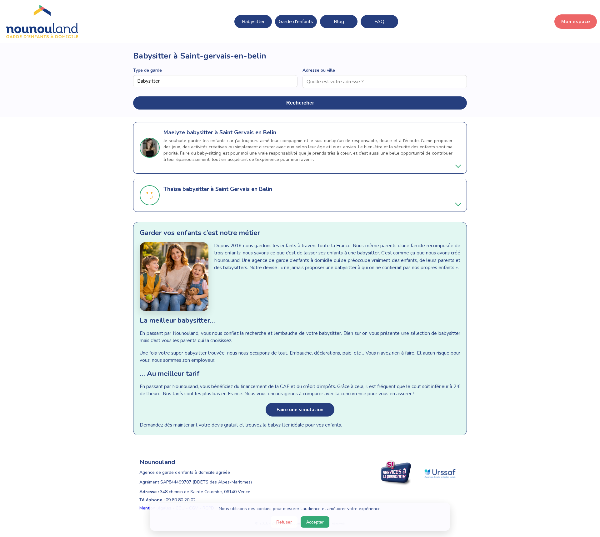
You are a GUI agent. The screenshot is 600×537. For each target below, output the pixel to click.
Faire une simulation (300, 410)
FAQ (379, 21)
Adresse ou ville (318, 70)
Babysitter (253, 21)
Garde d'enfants (296, 21)
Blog (339, 21)
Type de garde (147, 70)
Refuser (284, 521)
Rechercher (300, 102)
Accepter (315, 521)
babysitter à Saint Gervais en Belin (231, 132)
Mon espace (575, 21)
